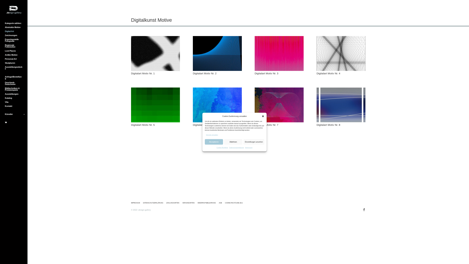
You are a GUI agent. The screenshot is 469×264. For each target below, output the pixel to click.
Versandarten (188, 203)
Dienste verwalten (212, 135)
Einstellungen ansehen (254, 142)
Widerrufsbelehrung (207, 203)
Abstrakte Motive (13, 27)
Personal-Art (11, 59)
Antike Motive (11, 55)
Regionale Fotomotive (10, 46)
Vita (6, 102)
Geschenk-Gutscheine (10, 83)
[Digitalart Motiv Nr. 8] (341, 122)
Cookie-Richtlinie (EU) (234, 203)
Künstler (9, 114)
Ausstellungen (11, 94)
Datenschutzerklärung (236, 148)
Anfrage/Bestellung (13, 78)
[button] (263, 116)
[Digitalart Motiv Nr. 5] (155, 122)
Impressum (248, 148)
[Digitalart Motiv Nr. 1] (155, 70)
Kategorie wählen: (13, 23)
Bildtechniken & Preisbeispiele (12, 89)
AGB (220, 203)
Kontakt (8, 106)
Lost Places (10, 51)
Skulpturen (10, 63)
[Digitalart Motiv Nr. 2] (217, 70)
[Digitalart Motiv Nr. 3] (279, 70)
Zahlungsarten (172, 203)
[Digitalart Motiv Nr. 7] (279, 122)
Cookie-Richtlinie (222, 148)
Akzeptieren (214, 142)
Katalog (8, 98)
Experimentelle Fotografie (12, 40)
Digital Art (9, 31)
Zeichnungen (11, 35)
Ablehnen (233, 142)
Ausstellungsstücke (13, 68)
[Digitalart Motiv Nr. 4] (341, 70)
